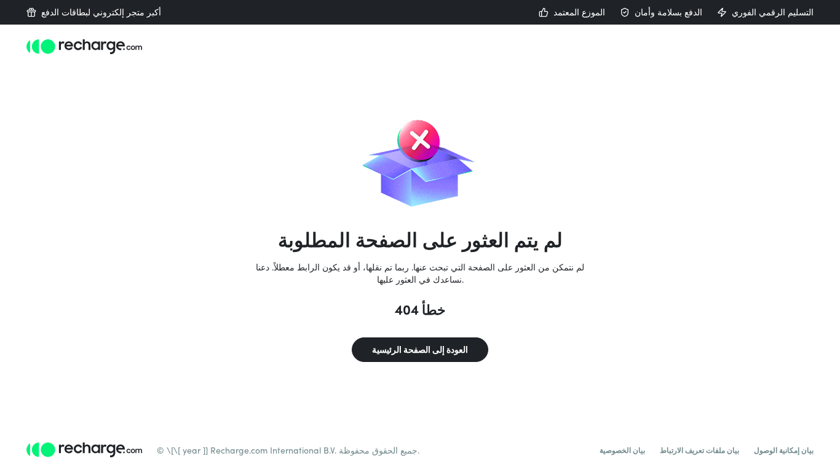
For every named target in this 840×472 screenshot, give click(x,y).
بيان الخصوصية (622, 450)
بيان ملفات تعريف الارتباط (699, 450)
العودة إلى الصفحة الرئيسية (420, 349)
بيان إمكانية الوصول (784, 450)
